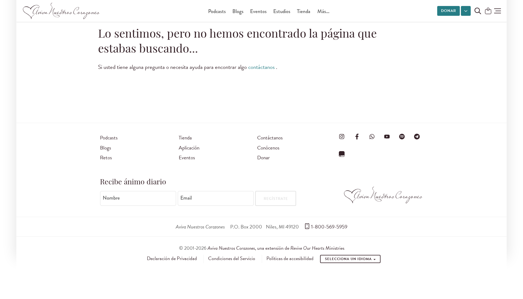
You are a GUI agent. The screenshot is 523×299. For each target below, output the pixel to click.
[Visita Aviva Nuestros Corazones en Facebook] (357, 137)
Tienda (303, 11)
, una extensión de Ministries (276, 248)
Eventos (258, 11)
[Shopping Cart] (488, 11)
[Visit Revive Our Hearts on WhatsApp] (372, 137)
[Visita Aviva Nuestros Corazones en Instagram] (342, 137)
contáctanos (262, 67)
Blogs (238, 11)
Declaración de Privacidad (172, 258)
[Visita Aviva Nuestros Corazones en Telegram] (417, 137)
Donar (448, 11)
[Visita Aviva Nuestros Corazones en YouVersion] (342, 154)
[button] (497, 11)
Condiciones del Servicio (231, 258)
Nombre (111, 198)
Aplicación (189, 148)
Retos (106, 157)
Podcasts (217, 11)
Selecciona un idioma (349, 259)
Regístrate (276, 199)
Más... (323, 11)
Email (186, 198)
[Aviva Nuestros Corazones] (61, 11)
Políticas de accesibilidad (290, 258)
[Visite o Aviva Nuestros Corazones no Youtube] (387, 137)
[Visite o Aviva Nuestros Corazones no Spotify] (402, 137)
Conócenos (268, 148)
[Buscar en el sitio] (478, 10)
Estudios (281, 11)
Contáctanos (270, 138)
